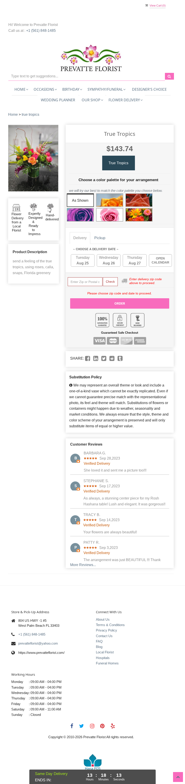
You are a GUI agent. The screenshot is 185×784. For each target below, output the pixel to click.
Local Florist (105, 652)
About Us (103, 619)
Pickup (99, 238)
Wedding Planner (58, 99)
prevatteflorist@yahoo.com (38, 643)
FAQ (99, 641)
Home (13, 114)
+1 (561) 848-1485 (41, 30)
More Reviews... (83, 565)
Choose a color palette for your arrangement (118, 180)
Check (110, 281)
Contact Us (104, 636)
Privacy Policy (106, 630)
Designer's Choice (149, 89)
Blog (99, 647)
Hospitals (103, 658)
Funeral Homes (107, 663)
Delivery (80, 238)
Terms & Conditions (110, 625)
